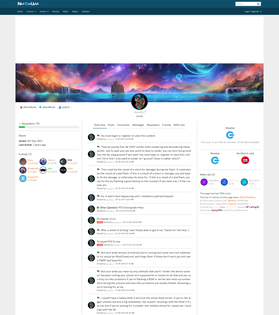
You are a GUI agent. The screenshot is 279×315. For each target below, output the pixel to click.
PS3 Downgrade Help (131, 207)
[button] (258, 3)
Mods (65, 11)
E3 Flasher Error (106, 218)
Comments (123, 124)
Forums (30, 11)
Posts (111, 124)
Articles (55, 11)
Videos (75, 11)
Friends (166, 124)
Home (20, 11)
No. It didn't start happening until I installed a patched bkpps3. (137, 196)
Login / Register (252, 11)
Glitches (85, 11)
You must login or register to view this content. (128, 135)
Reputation (153, 124)
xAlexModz (29, 107)
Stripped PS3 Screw (108, 241)
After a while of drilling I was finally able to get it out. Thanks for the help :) (145, 230)
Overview (99, 124)
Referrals (179, 124)
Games (43, 11)
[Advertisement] (139, 39)
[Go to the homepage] (28, 4)
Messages (138, 124)
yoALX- (66, 107)
